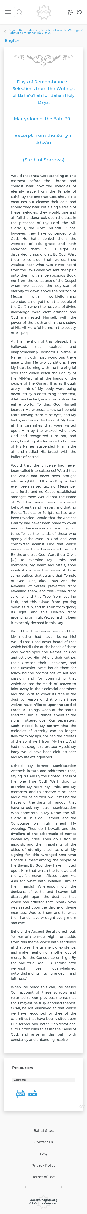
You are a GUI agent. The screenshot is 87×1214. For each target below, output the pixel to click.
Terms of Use (43, 1177)
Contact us (43, 1142)
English (12, 40)
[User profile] (79, 12)
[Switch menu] (8, 12)
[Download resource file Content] (20, 1094)
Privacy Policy (44, 1165)
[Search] (19, 12)
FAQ (43, 1154)
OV (82, 1106)
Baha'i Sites (44, 1130)
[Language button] (70, 12)
